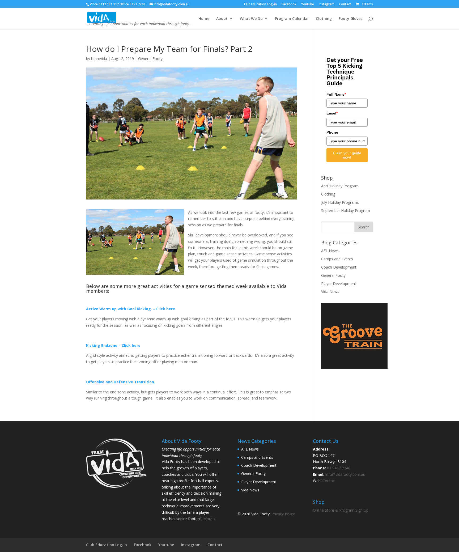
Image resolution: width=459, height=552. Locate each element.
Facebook (289, 4)
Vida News (330, 291)
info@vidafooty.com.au (345, 474)
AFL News (330, 250)
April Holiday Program (340, 185)
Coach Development (338, 267)
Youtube (307, 4)
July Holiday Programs (340, 202)
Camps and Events (337, 258)
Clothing (324, 19)
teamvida (99, 58)
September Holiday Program (345, 210)
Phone (332, 132)
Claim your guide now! (347, 155)
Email (332, 113)
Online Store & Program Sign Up (340, 510)
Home (203, 19)
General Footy (150, 58)
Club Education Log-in (260, 4)
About (222, 19)
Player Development (338, 283)
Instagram (326, 4)
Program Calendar (292, 19)
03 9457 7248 (338, 467)
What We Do (251, 19)
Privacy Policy (283, 513)
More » (209, 518)
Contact (345, 4)
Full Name (336, 94)
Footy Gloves (350, 19)
